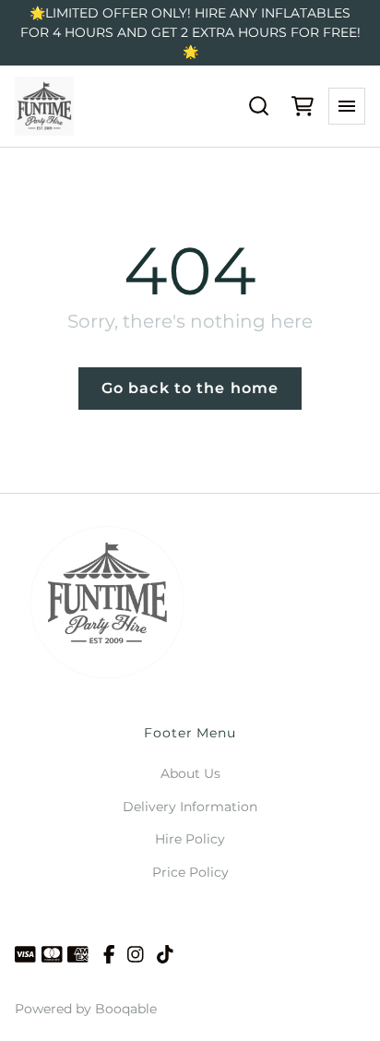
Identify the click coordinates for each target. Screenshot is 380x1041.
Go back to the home (190, 388)
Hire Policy (190, 839)
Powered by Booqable (86, 1008)
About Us (190, 773)
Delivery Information (190, 806)
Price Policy (190, 872)
